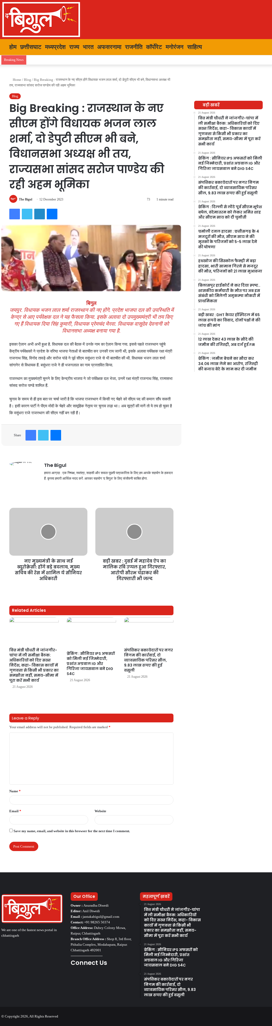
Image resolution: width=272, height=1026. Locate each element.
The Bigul (25, 199)
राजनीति (133, 47)
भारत (88, 47)
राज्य (74, 47)
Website (100, 811)
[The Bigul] (41, 19)
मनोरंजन (175, 47)
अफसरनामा (109, 47)
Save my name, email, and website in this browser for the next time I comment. (72, 831)
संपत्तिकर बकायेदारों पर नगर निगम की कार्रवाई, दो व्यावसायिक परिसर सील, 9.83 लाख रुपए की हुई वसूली (148, 660)
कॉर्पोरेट (154, 47)
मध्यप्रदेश (55, 47)
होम (12, 47)
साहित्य (194, 47)
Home (16, 80)
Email (15, 811)
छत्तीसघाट (30, 47)
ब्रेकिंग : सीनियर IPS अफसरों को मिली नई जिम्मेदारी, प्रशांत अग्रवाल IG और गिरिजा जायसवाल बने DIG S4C (91, 663)
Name (15, 791)
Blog (27, 80)
